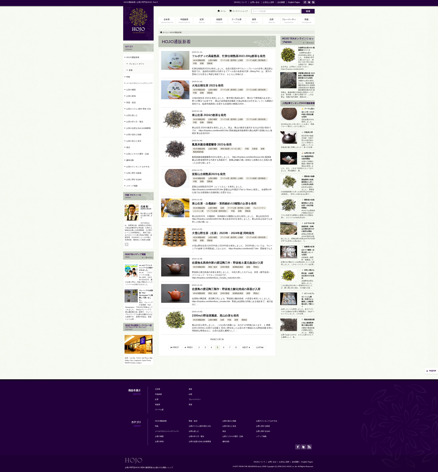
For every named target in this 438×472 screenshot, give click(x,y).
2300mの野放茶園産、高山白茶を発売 (215, 315)
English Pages (294, 2)
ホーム (223, 11)
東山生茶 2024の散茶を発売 (209, 115)
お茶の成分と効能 (133, 134)
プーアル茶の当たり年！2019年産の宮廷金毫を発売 (307, 113)
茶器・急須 (212, 267)
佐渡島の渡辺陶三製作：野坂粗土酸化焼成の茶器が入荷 (226, 289)
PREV (190, 347)
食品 (128, 147)
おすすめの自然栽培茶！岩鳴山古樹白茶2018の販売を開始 (307, 227)
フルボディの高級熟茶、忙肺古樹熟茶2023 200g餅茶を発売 (228, 56)
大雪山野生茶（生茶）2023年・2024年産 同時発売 (223, 233)
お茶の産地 (131, 96)
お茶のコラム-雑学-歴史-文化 (138, 109)
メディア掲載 (132, 186)
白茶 (222, 208)
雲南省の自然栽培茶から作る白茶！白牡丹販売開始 (307, 204)
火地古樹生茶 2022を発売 (207, 85)
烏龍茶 (157, 404)
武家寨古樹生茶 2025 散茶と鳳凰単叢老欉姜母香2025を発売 (306, 75)
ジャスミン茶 (198, 211)
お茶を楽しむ (132, 115)
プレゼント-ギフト (137, 64)
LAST (258, 347)
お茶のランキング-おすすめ (138, 167)
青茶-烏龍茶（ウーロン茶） (231, 149)
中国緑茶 (158, 394)
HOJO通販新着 (199, 60)
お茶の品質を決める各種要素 (138, 128)
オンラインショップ (240, 11)
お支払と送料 (268, 2)
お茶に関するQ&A (133, 179)
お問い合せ (255, 2)
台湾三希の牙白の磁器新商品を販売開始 (307, 156)
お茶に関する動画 (133, 173)
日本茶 (157, 389)
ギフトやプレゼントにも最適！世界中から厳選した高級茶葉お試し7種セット (307, 300)
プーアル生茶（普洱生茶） (256, 90)
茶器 (190, 404)
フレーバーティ (259, 208)
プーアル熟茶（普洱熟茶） (256, 60)
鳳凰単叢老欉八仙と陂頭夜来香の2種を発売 (307, 322)
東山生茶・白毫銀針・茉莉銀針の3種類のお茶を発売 (224, 203)
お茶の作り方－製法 (134, 122)
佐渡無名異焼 (238, 267)
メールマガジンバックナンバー (139, 83)
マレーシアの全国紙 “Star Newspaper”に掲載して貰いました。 (146, 295)
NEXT (245, 347)
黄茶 (190, 389)
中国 (195, 63)
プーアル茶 (159, 410)
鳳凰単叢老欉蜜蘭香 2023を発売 (212, 144)
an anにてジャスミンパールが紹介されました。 (146, 267)
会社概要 (281, 2)
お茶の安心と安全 (133, 141)
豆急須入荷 (308, 132)
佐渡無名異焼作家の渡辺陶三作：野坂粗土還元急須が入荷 (227, 262)
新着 (202, 63)
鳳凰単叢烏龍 (198, 152)
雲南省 (209, 63)
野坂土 (256, 267)
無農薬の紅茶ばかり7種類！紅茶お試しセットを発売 (307, 251)
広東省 (254, 149)
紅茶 (156, 399)
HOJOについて (240, 2)
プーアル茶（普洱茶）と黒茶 (232, 60)
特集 (128, 77)
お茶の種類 (212, 60)
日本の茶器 (225, 267)
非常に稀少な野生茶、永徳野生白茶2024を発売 (307, 274)
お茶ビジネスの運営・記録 (137, 154)
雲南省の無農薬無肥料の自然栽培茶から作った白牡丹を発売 (307, 180)
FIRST (176, 347)
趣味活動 (130, 160)
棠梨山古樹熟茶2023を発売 (209, 174)
